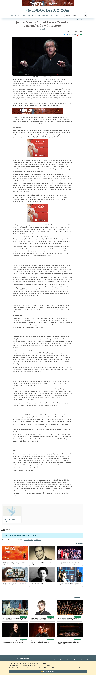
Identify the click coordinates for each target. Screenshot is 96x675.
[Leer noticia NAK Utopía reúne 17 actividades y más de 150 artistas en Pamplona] (12, 511)
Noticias (34, 15)
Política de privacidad (67, 659)
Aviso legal (55, 659)
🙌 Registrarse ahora (48, 671)
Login (85, 12)
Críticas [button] (17, 15)
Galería (48, 15)
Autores (58, 15)
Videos (53, 15)
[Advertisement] (37, 261)
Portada (12, 15)
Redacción (42, 29)
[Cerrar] (86, 664)
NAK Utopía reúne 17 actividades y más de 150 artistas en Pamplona (12, 519)
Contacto (91, 659)
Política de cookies (80, 659)
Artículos (24, 15)
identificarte (28, 540)
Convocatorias (41, 15)
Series (29, 15)
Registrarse (81, 12)
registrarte (37, 540)
